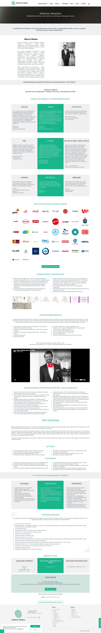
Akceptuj (35, 626)
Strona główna (42, 3)
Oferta (57, 3)
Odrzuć (35, 629)
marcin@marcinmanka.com (52, 597)
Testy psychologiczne (58, 621)
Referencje (65, 3)
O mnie (51, 3)
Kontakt (83, 3)
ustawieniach (20, 629)
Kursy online (57, 617)
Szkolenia (56, 613)
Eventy (55, 618)
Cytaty (77, 3)
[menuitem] (88, 2)
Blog (71, 3)
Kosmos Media (57, 619)
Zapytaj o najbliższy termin (24, 571)
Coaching (84, 566)
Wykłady (56, 616)
